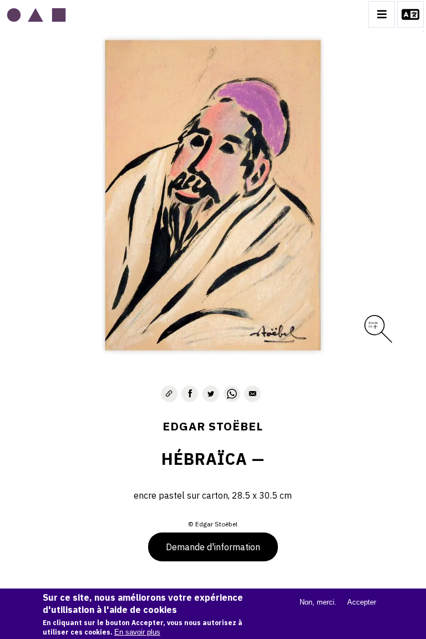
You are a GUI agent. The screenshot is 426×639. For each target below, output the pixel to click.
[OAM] (36, 14)
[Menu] (381, 14)
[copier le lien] (169, 394)
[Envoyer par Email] (252, 394)
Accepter (361, 602)
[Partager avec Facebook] (189, 394)
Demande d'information (213, 546)
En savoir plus (137, 632)
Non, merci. (318, 602)
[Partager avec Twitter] (210, 394)
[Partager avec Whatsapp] (232, 394)
